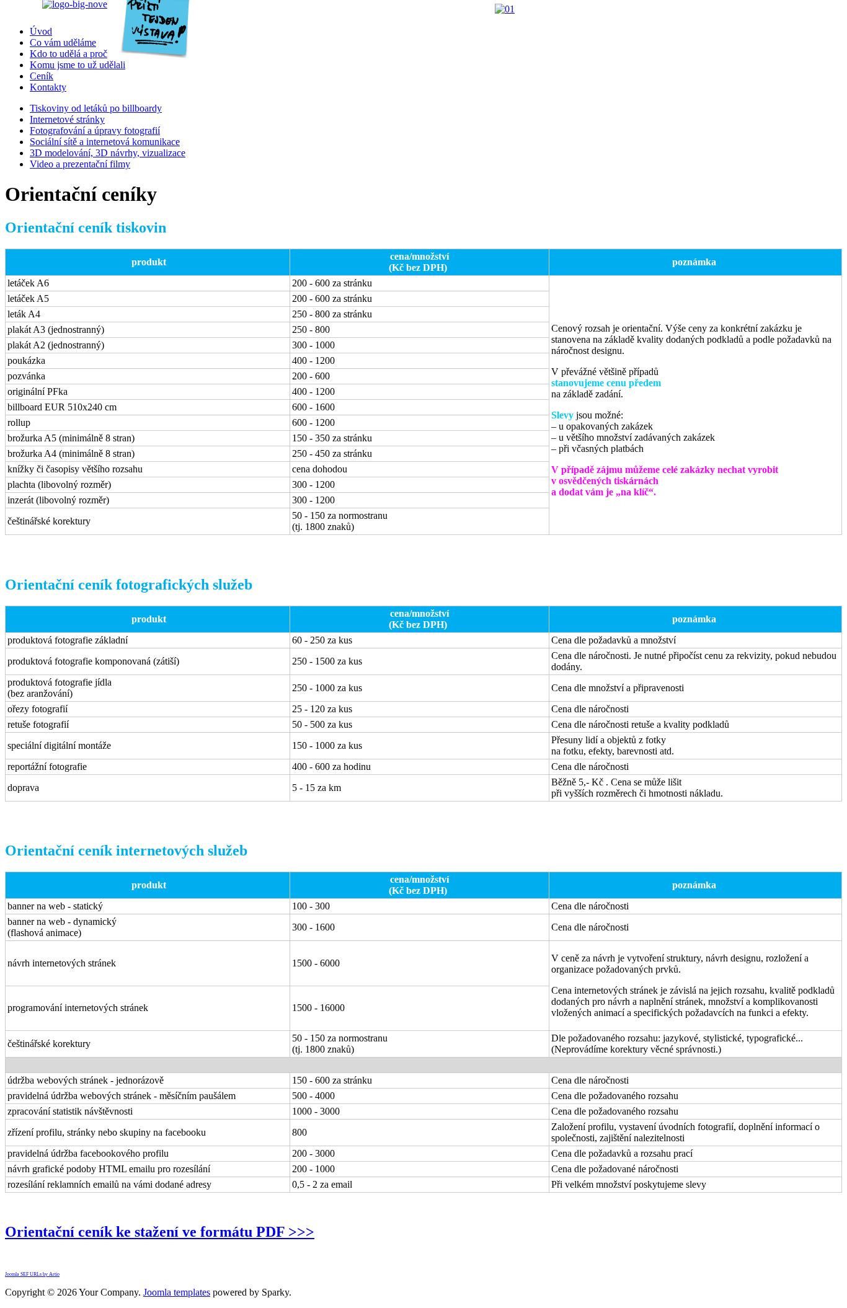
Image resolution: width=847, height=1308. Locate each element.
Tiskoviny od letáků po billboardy (96, 108)
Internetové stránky (67, 119)
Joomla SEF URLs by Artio (32, 1274)
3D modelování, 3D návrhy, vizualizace (107, 153)
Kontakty (48, 87)
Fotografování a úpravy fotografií (95, 130)
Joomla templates (176, 1292)
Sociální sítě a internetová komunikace (105, 141)
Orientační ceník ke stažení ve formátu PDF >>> (159, 1232)
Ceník (41, 76)
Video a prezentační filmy (80, 164)
